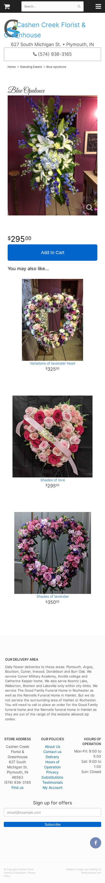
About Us (52, 746)
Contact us (52, 751)
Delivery (52, 757)
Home (12, 67)
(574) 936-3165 (54, 54)
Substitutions (52, 777)
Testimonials (52, 782)
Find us (17, 787)
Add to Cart (52, 252)
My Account (52, 787)
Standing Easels (31, 67)
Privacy (52, 772)
